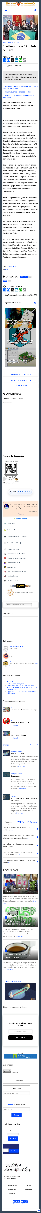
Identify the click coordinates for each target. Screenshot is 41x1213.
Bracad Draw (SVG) (11, 549)
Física (17, 42)
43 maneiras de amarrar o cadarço (24, 710)
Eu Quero (20, 1037)
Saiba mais (15, 713)
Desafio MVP (9, 523)
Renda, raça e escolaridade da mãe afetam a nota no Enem (19, 322)
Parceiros (12, 1194)
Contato (28, 1185)
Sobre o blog (12, 1189)
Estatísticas (28, 1189)
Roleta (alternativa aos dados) (15, 571)
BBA (6, 269)
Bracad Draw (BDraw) (12, 543)
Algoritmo (13, 796)
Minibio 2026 (11, 693)
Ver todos (33, 745)
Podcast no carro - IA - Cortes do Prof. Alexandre (22, 691)
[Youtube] (22, 1202)
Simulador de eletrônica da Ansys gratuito (18, 361)
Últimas (6, 745)
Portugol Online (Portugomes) (15, 536)
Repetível (10, 682)
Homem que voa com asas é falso (18, 92)
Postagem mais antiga (20, 380)
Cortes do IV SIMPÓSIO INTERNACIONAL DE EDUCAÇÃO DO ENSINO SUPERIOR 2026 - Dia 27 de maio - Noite (22, 687)
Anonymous (13, 654)
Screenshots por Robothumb (20, 1204)
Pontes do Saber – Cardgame (15, 558)
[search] (33, 604)
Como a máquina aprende (20, 735)
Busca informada (17, 753)
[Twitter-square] (16, 1202)
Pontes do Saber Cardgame (15, 684)
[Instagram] (27, 1202)
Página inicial (20, 386)
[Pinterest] (19, 1202)
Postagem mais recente (20, 374)
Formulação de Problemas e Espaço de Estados (24, 799)
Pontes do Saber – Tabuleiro (14, 554)
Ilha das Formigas (11, 580)
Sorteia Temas (10, 567)
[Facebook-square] (14, 1202)
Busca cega (15, 776)
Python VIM (9, 530)
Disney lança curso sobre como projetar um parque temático (20, 341)
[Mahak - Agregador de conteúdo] (20, 1058)
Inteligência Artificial (16, 751)
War (11, 661)
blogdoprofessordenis (16, 646)
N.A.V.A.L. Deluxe (11, 576)
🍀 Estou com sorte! (20, 519)
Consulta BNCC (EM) (12, 562)
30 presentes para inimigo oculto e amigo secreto (18, 956)
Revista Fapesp (12, 266)
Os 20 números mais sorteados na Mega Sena (17, 922)
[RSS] (24, 1202)
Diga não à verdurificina (20, 722)
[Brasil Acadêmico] (20, 5)
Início (4, 42)
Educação (10, 42)
